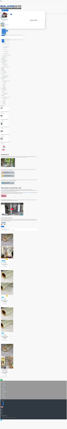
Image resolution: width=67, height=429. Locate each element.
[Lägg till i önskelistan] (2, 266)
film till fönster (10, 219)
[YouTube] (3, 404)
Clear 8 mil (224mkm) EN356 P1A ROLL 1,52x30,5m (4, 372)
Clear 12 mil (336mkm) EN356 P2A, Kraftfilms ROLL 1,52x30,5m (4, 337)
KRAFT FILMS (2, 262)
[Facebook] (3, 402)
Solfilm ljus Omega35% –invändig (4, 119)
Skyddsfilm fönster (2, 17)
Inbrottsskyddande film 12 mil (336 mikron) (4, 301)
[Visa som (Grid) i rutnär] (1, 229)
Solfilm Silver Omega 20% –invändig (5, 111)
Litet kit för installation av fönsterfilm (5, 134)
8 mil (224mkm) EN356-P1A (5, 264)
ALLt (0, 15)
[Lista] (2, 229)
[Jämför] (4, 266)
